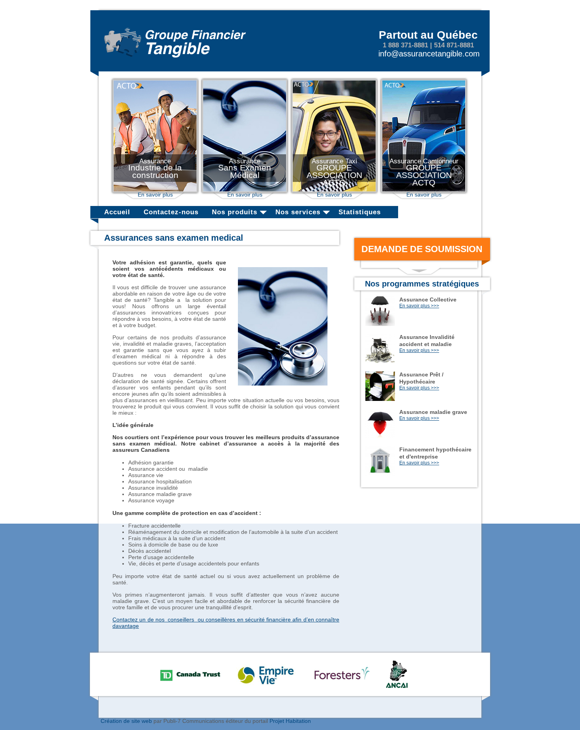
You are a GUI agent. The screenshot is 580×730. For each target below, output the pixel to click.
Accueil (117, 212)
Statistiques (360, 212)
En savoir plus (155, 194)
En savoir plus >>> (419, 306)
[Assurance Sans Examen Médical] (244, 190)
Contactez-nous (171, 212)
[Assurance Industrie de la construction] (155, 190)
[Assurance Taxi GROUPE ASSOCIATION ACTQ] (334, 190)
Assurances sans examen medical (173, 238)
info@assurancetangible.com (429, 53)
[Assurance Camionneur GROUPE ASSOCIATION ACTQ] (423, 190)
